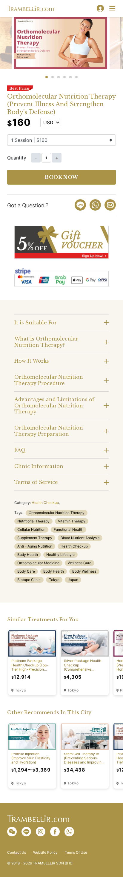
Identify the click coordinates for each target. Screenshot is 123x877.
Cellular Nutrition (31, 529)
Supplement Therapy (34, 538)
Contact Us (16, 852)
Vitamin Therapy (71, 521)
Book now (61, 177)
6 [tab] (76, 77)
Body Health (27, 554)
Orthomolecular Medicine (38, 563)
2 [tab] (52, 77)
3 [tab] (58, 77)
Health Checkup (45, 502)
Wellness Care (79, 563)
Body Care (26, 571)
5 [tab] (70, 77)
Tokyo (54, 579)
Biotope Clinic (29, 579)
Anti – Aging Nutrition (34, 546)
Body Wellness (84, 571)
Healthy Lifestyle (60, 554)
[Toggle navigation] (112, 8)
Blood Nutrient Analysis (80, 538)
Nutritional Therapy (33, 521)
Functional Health (68, 529)
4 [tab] (64, 77)
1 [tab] (46, 77)
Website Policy (45, 852)
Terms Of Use (76, 852)
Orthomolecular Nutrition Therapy (56, 512)
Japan (73, 579)
